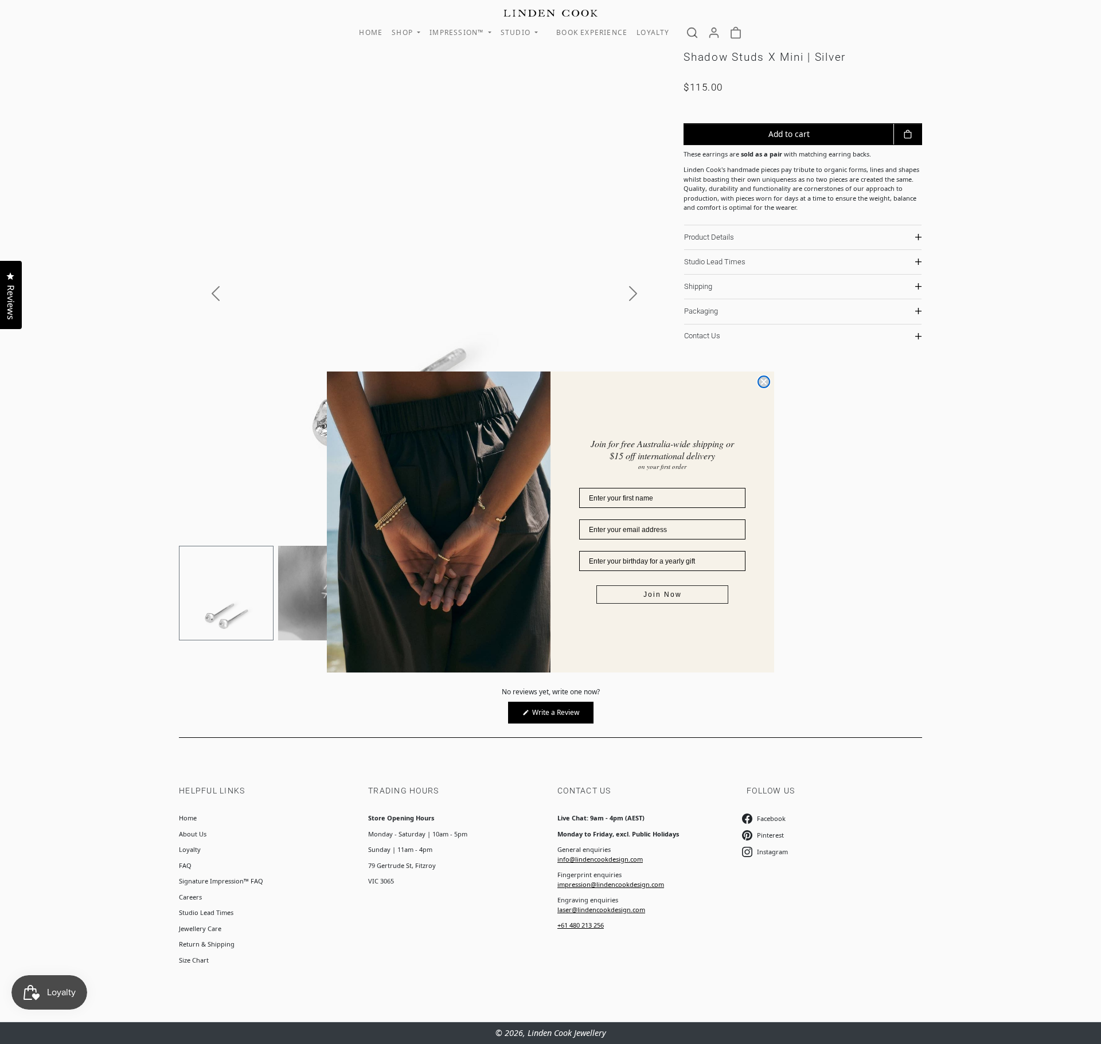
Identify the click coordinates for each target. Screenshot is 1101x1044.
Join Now (662, 595)
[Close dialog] (764, 382)
